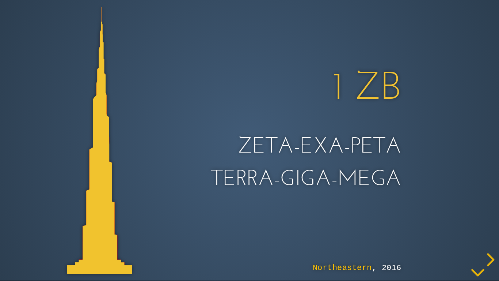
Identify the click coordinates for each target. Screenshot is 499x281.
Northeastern (342, 267)
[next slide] (489, 259)
